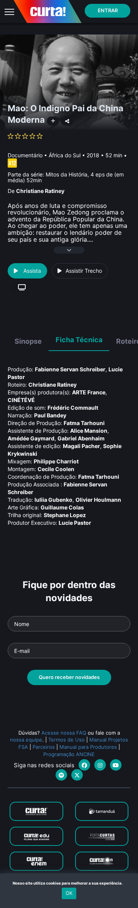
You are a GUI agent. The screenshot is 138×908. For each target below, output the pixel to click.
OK (69, 893)
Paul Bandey (50, 415)
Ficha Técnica (79, 340)
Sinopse (28, 341)
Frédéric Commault (73, 407)
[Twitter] (77, 775)
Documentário (25, 155)
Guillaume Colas (62, 507)
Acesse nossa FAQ (63, 733)
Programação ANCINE (69, 754)
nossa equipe (26, 740)
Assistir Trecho (84, 270)
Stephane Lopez (65, 515)
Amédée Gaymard (31, 438)
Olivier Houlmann (98, 499)
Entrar (108, 10)
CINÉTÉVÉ (21, 400)
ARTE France (88, 392)
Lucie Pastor (75, 522)
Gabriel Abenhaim (81, 438)
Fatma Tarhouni (84, 423)
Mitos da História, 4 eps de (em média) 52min (66, 177)
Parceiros (44, 747)
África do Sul (64, 155)
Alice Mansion (88, 430)
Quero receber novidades (69, 677)
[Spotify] (61, 775)
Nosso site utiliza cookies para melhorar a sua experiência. (69, 883)
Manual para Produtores (88, 747)
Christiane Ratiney (40, 191)
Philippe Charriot (56, 461)
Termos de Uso (66, 740)
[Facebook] (84, 765)
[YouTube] (116, 765)
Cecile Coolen (56, 469)
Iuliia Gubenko (53, 499)
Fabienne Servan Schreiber (70, 369)
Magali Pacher (81, 446)
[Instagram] (100, 765)
